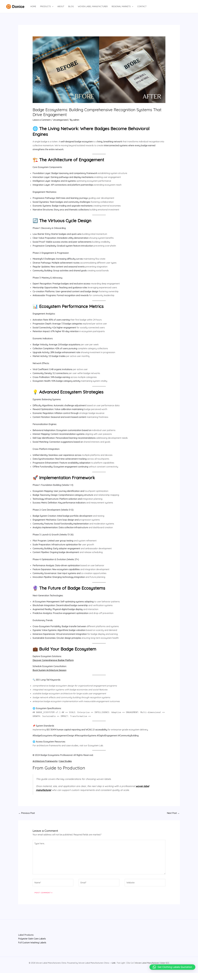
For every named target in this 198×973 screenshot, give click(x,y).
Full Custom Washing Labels (32, 942)
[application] (52, 6)
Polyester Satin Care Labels (32, 938)
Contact (142, 6)
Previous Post (26, 813)
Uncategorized (60, 119)
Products (45, 6)
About (60, 6)
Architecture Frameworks (45, 761)
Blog (71, 6)
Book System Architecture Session (49, 670)
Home (33, 6)
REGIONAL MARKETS (121, 6)
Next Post (173, 813)
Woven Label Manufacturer (93, 6)
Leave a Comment (42, 119)
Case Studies (65, 761)
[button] (172, 967)
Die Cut (130, 963)
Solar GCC (164, 963)
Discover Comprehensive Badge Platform (53, 660)
